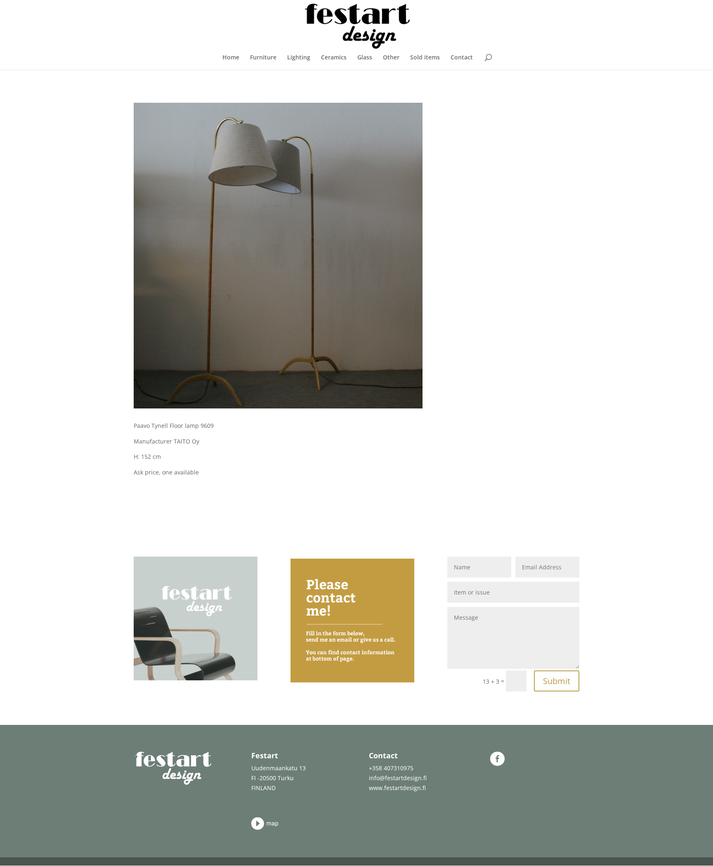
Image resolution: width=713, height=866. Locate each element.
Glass (364, 57)
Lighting (298, 57)
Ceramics (334, 57)
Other (391, 57)
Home (230, 57)
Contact (462, 57)
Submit (556, 681)
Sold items (425, 57)
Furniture (263, 57)
